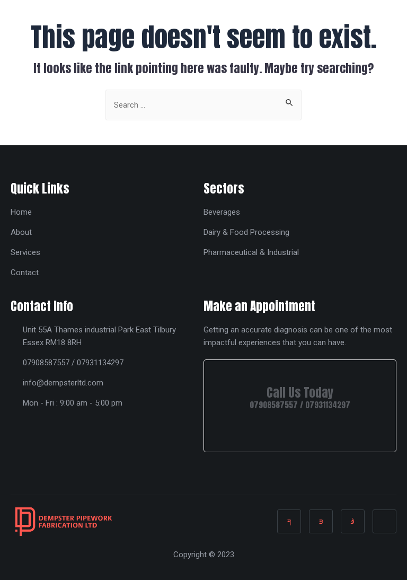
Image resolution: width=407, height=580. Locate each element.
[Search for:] (203, 104)
